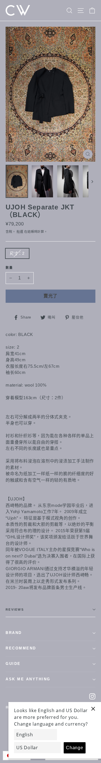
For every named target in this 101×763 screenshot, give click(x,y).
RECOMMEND (21, 648)
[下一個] (91, 181)
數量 (9, 267)
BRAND (14, 633)
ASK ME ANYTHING (28, 679)
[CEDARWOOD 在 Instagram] (92, 696)
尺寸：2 (17, 253)
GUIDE (13, 664)
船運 (20, 231)
